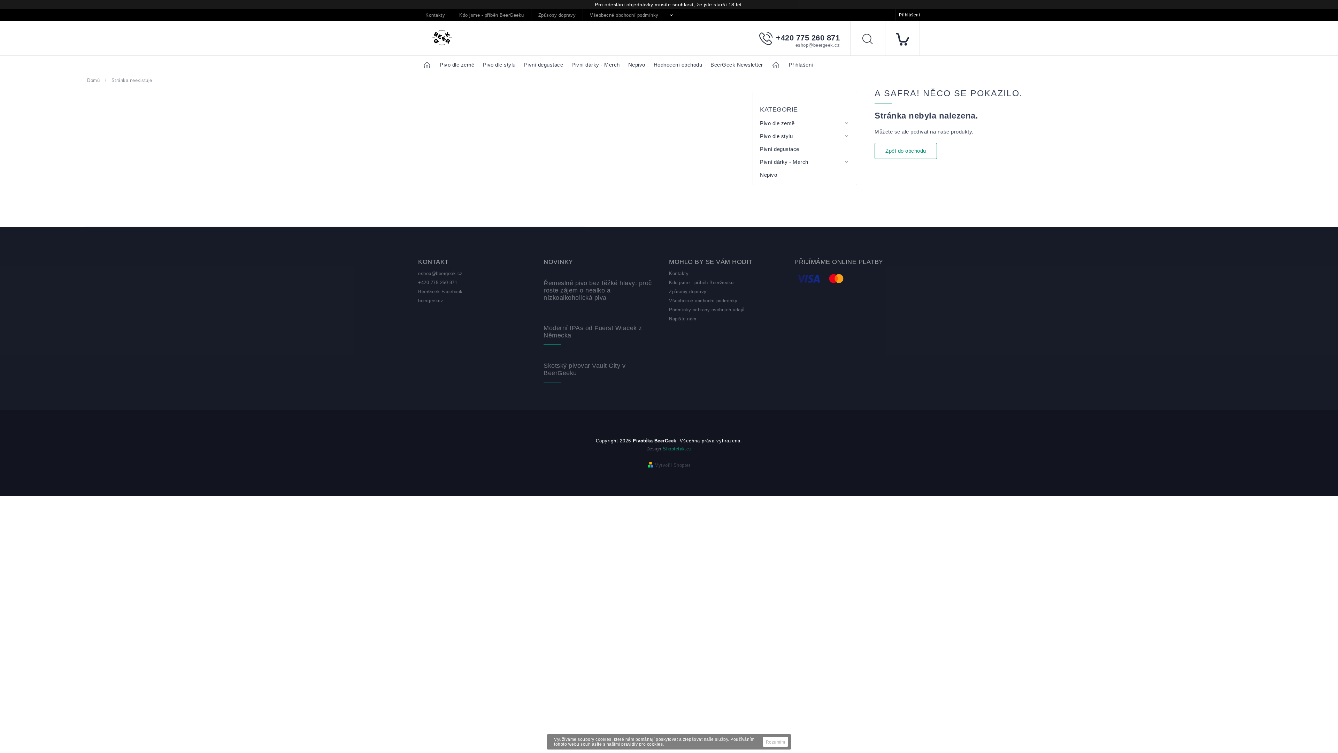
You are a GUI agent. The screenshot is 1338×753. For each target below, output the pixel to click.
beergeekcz (430, 300)
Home (429, 65)
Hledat (873, 40)
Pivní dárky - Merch (784, 162)
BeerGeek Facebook (440, 291)
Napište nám (683, 318)
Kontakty (435, 15)
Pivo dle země (777, 123)
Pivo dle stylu (776, 136)
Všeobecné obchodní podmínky (624, 15)
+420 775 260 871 (437, 282)
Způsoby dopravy (557, 15)
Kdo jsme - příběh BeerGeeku (491, 15)
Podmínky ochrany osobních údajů (707, 309)
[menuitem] (457, 65)
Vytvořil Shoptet (672, 465)
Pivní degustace (779, 149)
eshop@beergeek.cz (440, 273)
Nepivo (768, 175)
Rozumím (775, 742)
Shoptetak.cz (677, 448)
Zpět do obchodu (905, 151)
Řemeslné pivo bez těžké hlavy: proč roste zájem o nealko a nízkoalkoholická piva (598, 290)
